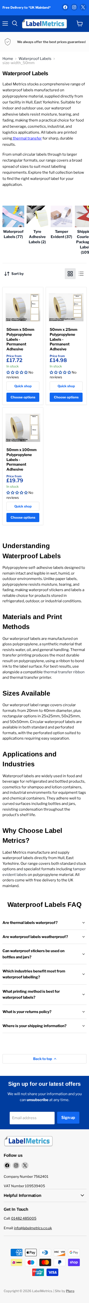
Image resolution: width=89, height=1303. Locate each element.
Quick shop (23, 386)
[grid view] (70, 273)
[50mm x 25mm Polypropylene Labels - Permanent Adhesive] (66, 307)
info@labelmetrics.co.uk (33, 1228)
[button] (17, 372)
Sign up (68, 1117)
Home (7, 59)
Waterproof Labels (35, 59)
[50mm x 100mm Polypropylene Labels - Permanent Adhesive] (22, 427)
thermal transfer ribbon (64, 672)
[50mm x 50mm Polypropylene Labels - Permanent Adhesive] (22, 307)
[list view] (81, 273)
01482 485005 (23, 1218)
